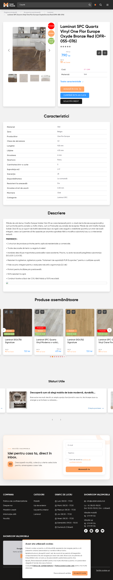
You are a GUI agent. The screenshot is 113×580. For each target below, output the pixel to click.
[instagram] (91, 531)
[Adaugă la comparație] (99, 52)
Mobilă (37, 501)
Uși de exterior (40, 506)
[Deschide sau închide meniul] (107, 4)
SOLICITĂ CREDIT (71, 101)
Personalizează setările (62, 573)
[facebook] (86, 531)
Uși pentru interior (41, 510)
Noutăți (6, 519)
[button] (90, 5)
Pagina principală (10, 12)
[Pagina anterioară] (9, 50)
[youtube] (102, 531)
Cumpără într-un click (74, 95)
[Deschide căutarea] (100, 4)
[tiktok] (97, 531)
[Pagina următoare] (49, 50)
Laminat (50, 12)
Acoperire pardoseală (32, 12)
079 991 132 (91, 516)
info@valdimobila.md (96, 501)
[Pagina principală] (9, 5)
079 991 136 (91, 526)
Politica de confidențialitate (15, 501)
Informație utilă (9, 514)
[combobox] (53, 5)
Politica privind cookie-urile (64, 566)
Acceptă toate (80, 573)
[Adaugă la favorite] (105, 52)
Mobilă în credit (9, 510)
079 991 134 (91, 523)
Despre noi (7, 506)
